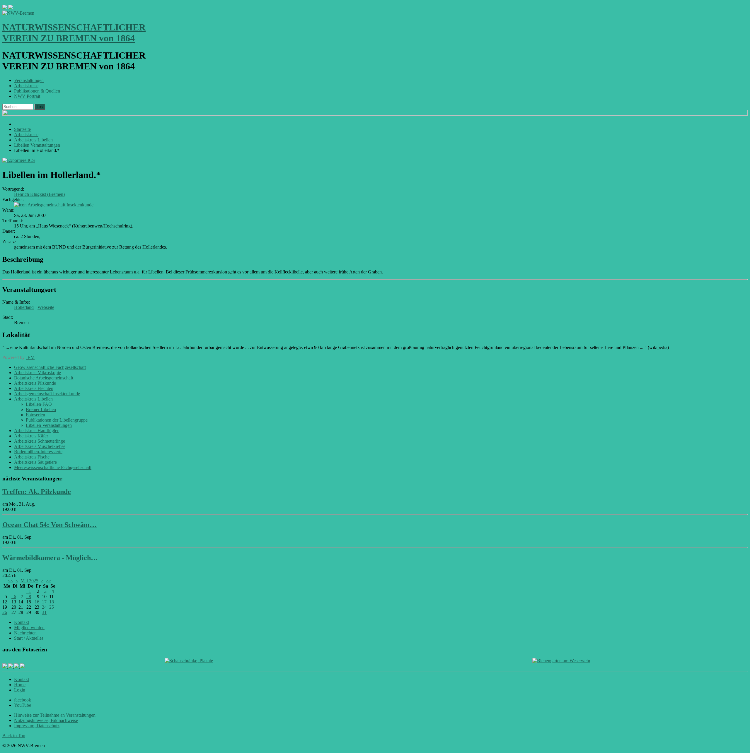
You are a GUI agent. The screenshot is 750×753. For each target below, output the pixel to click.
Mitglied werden (29, 627)
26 (4, 612)
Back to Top (13, 735)
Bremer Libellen (41, 409)
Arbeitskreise (26, 85)
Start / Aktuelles (28, 638)
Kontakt (21, 622)
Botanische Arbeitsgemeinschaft (43, 377)
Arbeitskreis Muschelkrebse (39, 446)
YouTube (22, 705)
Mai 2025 (29, 580)
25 (51, 607)
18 (51, 601)
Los (40, 107)
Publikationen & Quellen (37, 90)
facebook (22, 699)
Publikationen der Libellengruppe (57, 419)
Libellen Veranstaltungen (49, 425)
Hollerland (24, 307)
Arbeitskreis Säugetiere (35, 462)
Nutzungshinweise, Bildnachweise (46, 720)
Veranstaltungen (29, 80)
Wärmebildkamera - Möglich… (50, 558)
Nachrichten (25, 632)
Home (19, 684)
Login (19, 689)
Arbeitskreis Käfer (31, 435)
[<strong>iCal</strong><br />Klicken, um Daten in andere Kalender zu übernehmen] (18, 160)
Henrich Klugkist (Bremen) (39, 194)
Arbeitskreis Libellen (33, 398)
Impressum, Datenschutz (36, 725)
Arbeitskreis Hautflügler (36, 430)
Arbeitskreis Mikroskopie (37, 372)
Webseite (46, 307)
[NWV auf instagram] (11, 666)
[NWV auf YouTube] (22, 666)
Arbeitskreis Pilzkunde (35, 383)
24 (44, 607)
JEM (30, 357)
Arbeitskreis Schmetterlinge (39, 441)
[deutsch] (10, 7)
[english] (4, 7)
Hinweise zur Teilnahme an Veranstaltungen (55, 715)
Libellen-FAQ (39, 404)
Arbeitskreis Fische (32, 456)
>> (48, 580)
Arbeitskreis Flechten (33, 388)
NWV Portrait (27, 96)
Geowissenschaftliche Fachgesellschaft (50, 367)
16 (37, 601)
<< (10, 580)
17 (44, 601)
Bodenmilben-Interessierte (38, 451)
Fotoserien (35, 414)
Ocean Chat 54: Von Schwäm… (49, 524)
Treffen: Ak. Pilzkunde (36, 491)
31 (44, 612)
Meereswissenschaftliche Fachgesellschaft (52, 467)
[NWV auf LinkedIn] (17, 666)
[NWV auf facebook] (5, 666)
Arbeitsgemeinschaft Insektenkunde (60, 204)
